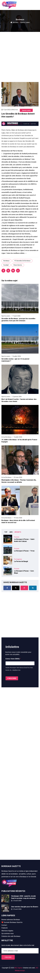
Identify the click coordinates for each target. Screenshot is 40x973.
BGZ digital (18, 968)
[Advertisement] (20, 55)
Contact (4, 925)
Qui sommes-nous (7, 933)
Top (5, 532)
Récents (18, 532)
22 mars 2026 (18, 477)
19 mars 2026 (18, 518)
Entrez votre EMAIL (13, 659)
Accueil (15, 22)
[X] (8, 271)
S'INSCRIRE (11, 678)
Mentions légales (7, 931)
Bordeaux (6, 260)
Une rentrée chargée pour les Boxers (24, 907)
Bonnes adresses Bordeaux (10, 919)
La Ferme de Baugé (21, 561)
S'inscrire (8, 957)
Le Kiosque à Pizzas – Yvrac (24, 551)
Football (5, 265)
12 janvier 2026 (17, 396)
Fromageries (18, 559)
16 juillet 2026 (16, 356)
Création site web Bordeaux (10, 936)
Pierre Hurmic (18, 265)
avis (11, 532)
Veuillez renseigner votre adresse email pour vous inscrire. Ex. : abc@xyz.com (19, 669)
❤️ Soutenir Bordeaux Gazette (11, 922)
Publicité (4, 928)
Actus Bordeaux (6, 437)
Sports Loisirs (26, 110)
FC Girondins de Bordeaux (22, 260)
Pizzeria (16, 537)
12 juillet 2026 (18, 437)
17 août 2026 (16, 316)
